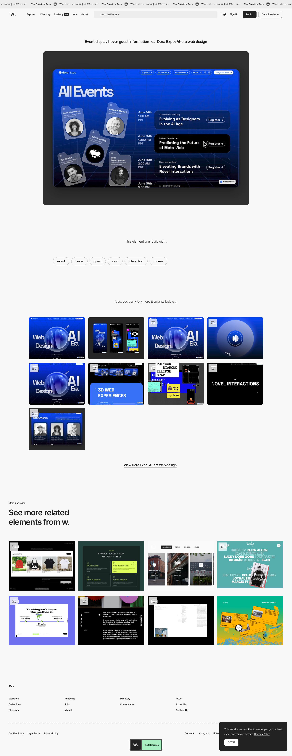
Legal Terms (34, 733)
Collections (15, 704)
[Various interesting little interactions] (176, 384)
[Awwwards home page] (136, 745)
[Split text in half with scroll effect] (235, 384)
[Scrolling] (57, 384)
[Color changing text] (111, 620)
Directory (45, 14)
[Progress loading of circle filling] (235, 338)
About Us (181, 704)
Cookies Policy (16, 733)
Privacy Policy (51, 733)
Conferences (127, 704)
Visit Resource (151, 745)
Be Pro (249, 14)
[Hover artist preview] (250, 564)
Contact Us (182, 710)
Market (84, 14)
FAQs (178, 698)
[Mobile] (116, 338)
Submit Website (270, 14)
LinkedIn (217, 733)
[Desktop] (57, 338)
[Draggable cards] (250, 620)
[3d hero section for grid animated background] (176, 338)
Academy (61, 14)
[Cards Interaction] (42, 620)
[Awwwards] (13, 14)
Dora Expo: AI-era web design (182, 41)
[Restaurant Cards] (181, 566)
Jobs (74, 14)
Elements (14, 710)
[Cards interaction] (111, 566)
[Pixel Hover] (42, 566)
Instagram (204, 733)
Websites (14, 698)
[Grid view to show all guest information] (57, 429)
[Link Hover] (181, 620)
